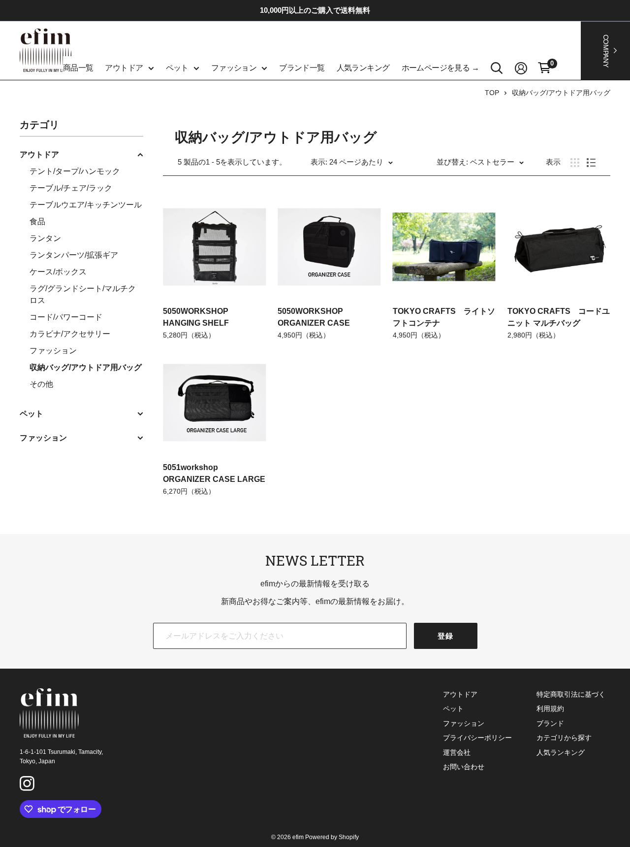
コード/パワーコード (66, 317)
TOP (492, 93)
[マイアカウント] (521, 68)
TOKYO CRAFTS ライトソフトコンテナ (444, 317)
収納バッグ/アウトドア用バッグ (561, 93)
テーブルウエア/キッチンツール (86, 205)
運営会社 (457, 752)
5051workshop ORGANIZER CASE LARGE (214, 473)
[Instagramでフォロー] (28, 785)
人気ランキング (363, 68)
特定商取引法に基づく (570, 694)
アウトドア (124, 68)
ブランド (550, 723)
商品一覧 (78, 68)
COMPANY (606, 50)
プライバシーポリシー (477, 738)
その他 (41, 384)
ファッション (233, 68)
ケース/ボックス (58, 272)
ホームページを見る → (440, 68)
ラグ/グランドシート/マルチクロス (83, 294)
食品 (37, 221)
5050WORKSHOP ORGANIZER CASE (314, 317)
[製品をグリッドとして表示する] (574, 162)
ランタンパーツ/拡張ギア (74, 255)
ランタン (45, 238)
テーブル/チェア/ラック (71, 188)
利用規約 (550, 708)
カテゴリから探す (564, 738)
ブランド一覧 (301, 68)
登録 (446, 636)
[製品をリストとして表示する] (591, 162)
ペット (177, 68)
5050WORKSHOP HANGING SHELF (196, 317)
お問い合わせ (463, 767)
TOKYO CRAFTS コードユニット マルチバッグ (558, 317)
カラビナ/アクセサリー (70, 334)
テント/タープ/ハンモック (75, 171)
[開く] (497, 68)
